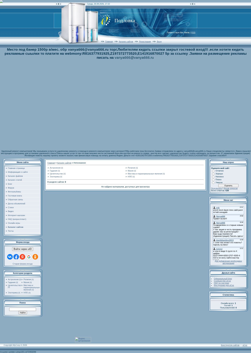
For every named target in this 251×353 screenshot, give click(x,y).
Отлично (220, 171)
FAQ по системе (221, 283)
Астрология (13, 279)
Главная (109, 41)
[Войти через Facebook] (16, 257)
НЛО (26, 293)
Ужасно (219, 182)
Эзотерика (13, 293)
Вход (159, 41)
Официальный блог (223, 279)
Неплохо (220, 176)
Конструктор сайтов (230, 345)
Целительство (14, 285)
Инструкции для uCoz (224, 285)
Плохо (218, 179)
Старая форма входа (23, 264)
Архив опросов (231, 188)
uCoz (245, 345)
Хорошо (219, 174)
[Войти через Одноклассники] (35, 257)
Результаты (216, 188)
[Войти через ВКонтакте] (10, 257)
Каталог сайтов (126, 41)
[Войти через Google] (29, 257)
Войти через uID (23, 249)
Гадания (11, 282)
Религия (27, 279)
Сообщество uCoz (222, 281)
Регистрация (145, 41)
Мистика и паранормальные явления (32, 287)
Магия (26, 282)
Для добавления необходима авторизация (228, 262)
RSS (193, 32)
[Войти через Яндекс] (22, 257)
